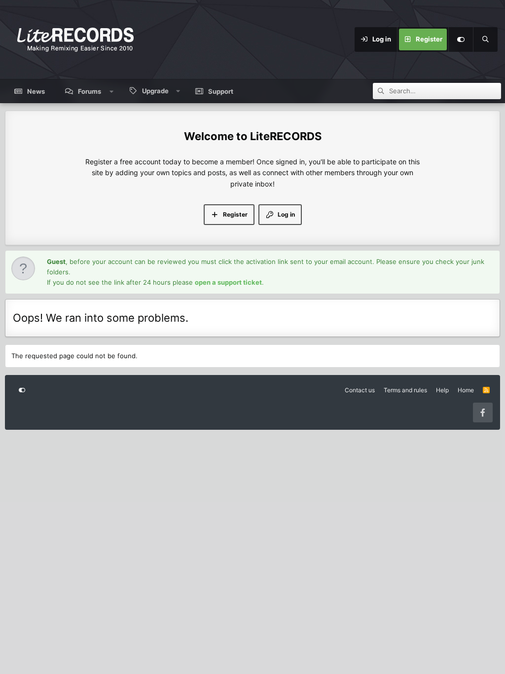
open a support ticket (228, 282)
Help (442, 390)
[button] (112, 91)
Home (466, 390)
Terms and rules (405, 390)
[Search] (485, 39)
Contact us (360, 390)
